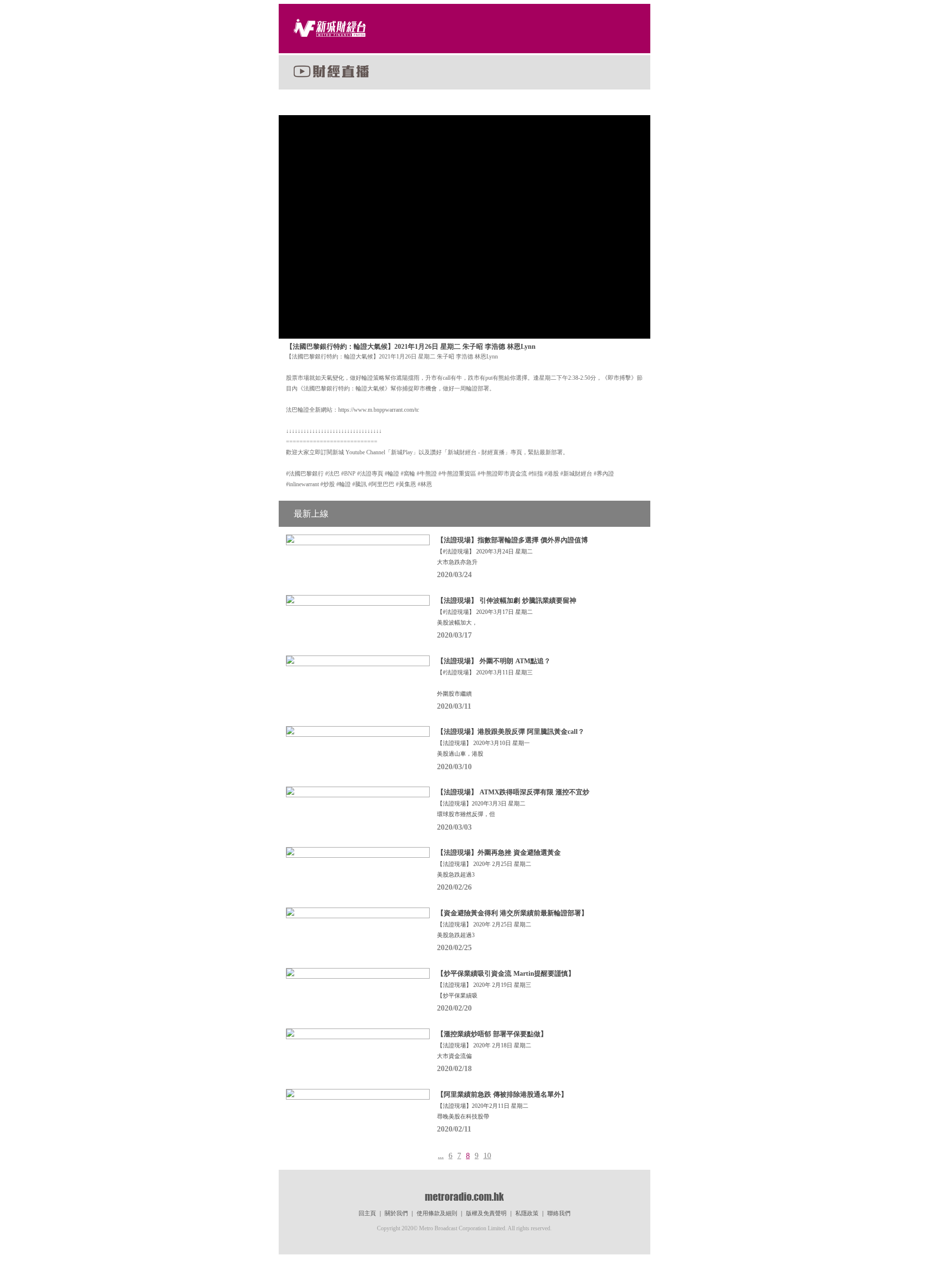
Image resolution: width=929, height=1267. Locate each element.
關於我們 (396, 1213)
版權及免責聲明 (486, 1213)
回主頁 (367, 1213)
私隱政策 (527, 1213)
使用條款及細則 (437, 1213)
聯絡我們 (558, 1213)
